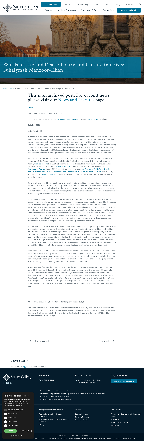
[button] (18, 435)
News (96, 4)
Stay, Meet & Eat (89, 10)
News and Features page (68, 119)
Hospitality (115, 419)
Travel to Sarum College (119, 422)
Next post (104, 340)
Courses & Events (81, 420)
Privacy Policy (74, 435)
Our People (115, 425)
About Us (67, 4)
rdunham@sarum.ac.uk (61, 396)
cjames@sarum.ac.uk (98, 394)
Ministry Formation (67, 10)
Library (41, 425)
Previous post (42, 340)
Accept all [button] (11, 431)
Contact (130, 4)
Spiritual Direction (81, 414)
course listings (93, 119)
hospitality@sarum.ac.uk (59, 391)
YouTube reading (41, 163)
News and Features (76, 100)
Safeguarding (82, 4)
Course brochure (51, 4)
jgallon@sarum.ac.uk (63, 399)
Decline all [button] (25, 431)
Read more (18, 405)
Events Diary (108, 10)
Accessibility (85, 435)
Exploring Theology (82, 417)
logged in (26, 366)
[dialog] (18, 415)
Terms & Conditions (60, 435)
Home (5, 89)
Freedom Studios (63, 166)
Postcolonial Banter (37, 169)
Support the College (112, 4)
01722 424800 (48, 380)
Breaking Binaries (47, 174)
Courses (48, 10)
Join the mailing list (129, 10)
